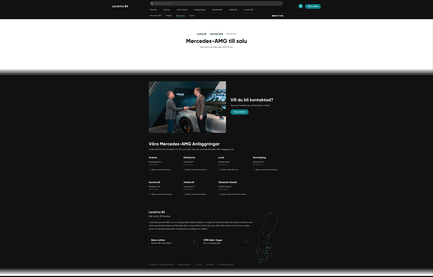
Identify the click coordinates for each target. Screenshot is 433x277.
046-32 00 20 (223, 165)
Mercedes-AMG (155, 15)
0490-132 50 (188, 189)
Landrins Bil (248, 10)
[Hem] (120, 6)
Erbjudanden (217, 10)
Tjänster (166, 10)
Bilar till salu (180, 15)
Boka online (313, 6)
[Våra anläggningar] (268, 237)
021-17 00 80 (223, 189)
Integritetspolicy (184, 265)
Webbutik (233, 10)
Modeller (169, 15)
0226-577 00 (153, 165)
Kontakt (209, 265)
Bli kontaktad (239, 112)
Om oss (199, 265)
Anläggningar (199, 10)
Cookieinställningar (225, 265)
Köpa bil (153, 10)
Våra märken (182, 10)
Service (192, 15)
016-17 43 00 (188, 165)
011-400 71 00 (258, 165)
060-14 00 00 (154, 189)
